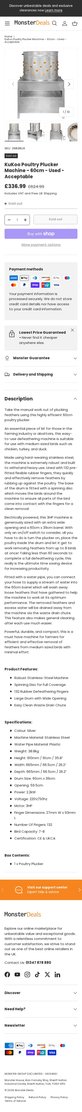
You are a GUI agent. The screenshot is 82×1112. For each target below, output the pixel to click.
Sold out (55, 219)
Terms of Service (15, 1101)
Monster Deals (24, 1090)
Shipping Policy (14, 1097)
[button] (75, 23)
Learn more (53, 10)
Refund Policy (37, 1097)
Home (8, 36)
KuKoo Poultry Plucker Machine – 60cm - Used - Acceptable (35, 40)
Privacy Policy (59, 1097)
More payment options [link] (41, 244)
